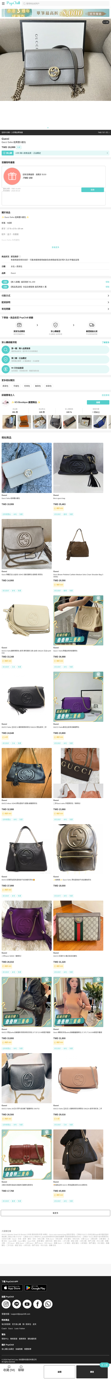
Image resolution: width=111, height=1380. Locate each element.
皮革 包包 (48, 1241)
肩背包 (19, 266)
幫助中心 (5, 1339)
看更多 (55, 1213)
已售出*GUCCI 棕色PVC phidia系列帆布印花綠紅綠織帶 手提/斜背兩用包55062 (52, 1237)
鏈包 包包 (57, 1241)
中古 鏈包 (100, 1243)
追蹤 (98, 402)
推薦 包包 (52, 1245)
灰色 (19, 1239)
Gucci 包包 (31, 1241)
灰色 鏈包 (67, 1239)
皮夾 (34, 1324)
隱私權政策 (32, 1339)
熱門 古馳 (91, 1241)
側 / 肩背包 (26, 1324)
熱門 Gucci (39, 1243)
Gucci (13, 273)
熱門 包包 (35, 1245)
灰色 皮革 (59, 1239)
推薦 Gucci (58, 1243)
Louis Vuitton (19, 1329)
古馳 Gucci (85, 1239)
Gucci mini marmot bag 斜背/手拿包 (62, 1235)
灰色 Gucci (50, 1239)
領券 (92, 190)
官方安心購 (16, 1324)
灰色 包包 (76, 1239)
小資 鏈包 (83, 1243)
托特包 (27, 386)
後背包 (38, 386)
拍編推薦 (19, 1349)
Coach (4, 1329)
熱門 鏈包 (92, 1243)
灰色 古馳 (40, 1239)
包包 (34, 1239)
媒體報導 (27, 1349)
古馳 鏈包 (102, 1239)
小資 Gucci (29, 1243)
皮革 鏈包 (40, 1241)
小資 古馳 (83, 1241)
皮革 (24, 1239)
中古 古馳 (100, 1241)
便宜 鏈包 (75, 1243)
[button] (15, 410)
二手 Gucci (10, 1243)
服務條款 (22, 1339)
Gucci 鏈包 (22, 1241)
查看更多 (55, 247)
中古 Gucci (48, 1243)
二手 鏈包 (66, 1243)
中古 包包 (44, 1245)
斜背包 (49, 386)
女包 (13, 266)
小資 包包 (27, 1245)
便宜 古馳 (74, 1241)
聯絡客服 (13, 1339)
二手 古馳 (66, 1241)
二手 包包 (9, 1245)
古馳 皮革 (94, 1239)
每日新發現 (6, 1324)
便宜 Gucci (20, 1243)
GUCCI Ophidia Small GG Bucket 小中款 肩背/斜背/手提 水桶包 (25, 1235)
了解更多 (105, 342)
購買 (92, 1372)
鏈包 (29, 1239)
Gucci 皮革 (12, 1241)
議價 (59, 1372)
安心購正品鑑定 (8, 1349)
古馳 (9, 1239)
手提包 (16, 386)
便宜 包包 (18, 1245)
